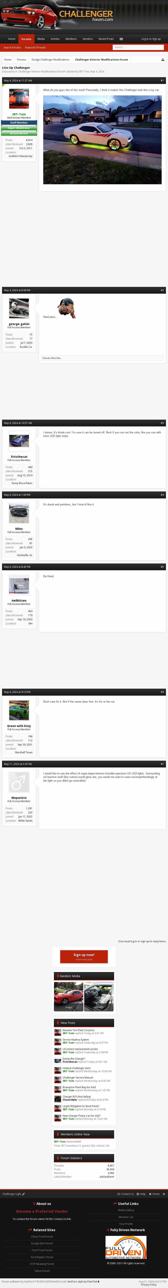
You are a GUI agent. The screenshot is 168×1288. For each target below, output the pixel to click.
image (68, 1007)
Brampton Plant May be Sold (79, 1087)
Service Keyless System (76, 1039)
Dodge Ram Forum (42, 1243)
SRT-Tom (84, 71)
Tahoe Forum (42, 1271)
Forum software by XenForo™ (34, 1281)
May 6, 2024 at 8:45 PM (17, 567)
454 (30, 611)
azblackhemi (107, 1176)
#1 (162, 80)
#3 (162, 423)
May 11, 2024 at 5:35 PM (18, 764)
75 (31, 334)
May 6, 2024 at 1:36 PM (17, 495)
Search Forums (12, 47)
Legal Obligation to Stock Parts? (81, 1106)
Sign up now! (84, 957)
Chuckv (46, 357)
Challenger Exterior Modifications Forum (41, 71)
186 (30, 736)
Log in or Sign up (151, 39)
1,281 (29, 808)
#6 (162, 692)
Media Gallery (126, 1210)
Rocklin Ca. (26, 347)
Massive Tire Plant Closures (78, 1030)
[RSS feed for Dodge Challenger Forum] (164, 1194)
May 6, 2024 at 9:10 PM (17, 692)
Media (41, 39)
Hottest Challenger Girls (76, 1068)
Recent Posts (106, 39)
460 (30, 467)
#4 (162, 495)
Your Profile (126, 1224)
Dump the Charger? (74, 1058)
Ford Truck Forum (42, 1250)
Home (11, 39)
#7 (162, 764)
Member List (126, 1217)
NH (30, 623)
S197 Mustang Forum (42, 1264)
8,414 (29, 140)
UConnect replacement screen (80, 1049)
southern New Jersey (20, 156)
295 (30, 539)
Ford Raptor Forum (42, 1257)
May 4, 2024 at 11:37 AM (18, 80)
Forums (26, 39)
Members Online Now (75, 1134)
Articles (55, 39)
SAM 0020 (99, 1007)
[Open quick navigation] (163, 59)
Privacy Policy (149, 1284)
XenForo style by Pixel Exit (82, 1281)
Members (71, 39)
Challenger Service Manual (78, 1077)
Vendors (88, 39)
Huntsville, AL (24, 555)
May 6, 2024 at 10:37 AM (18, 423)
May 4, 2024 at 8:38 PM (17, 290)
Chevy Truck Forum (42, 1236)
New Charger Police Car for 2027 (82, 1115)
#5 (162, 567)
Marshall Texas (23, 752)
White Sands (25, 820)
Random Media (70, 976)
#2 (162, 290)
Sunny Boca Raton (22, 483)
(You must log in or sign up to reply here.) (142, 941)
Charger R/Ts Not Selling (77, 1096)
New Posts (68, 1023)
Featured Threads (35, 47)
